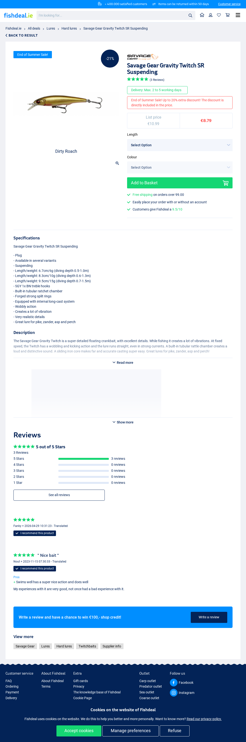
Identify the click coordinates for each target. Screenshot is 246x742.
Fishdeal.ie (13, 28)
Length (132, 134)
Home (202, 15)
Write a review (209, 617)
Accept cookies (78, 730)
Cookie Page (82, 698)
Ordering (12, 686)
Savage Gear (25, 646)
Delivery (11, 698)
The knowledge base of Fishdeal (97, 692)
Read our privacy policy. (204, 719)
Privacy (78, 686)
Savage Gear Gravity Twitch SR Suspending (115, 28)
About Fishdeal (52, 681)
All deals (34, 28)
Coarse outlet (149, 698)
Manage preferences (131, 730)
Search (190, 15)
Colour (132, 157)
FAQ (9, 681)
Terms (45, 686)
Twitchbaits (87, 646)
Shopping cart (227, 15)
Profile (211, 15)
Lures (51, 28)
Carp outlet (147, 681)
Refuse (174, 730)
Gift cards (80, 681)
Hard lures (69, 28)
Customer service (229, 4)
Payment (12, 692)
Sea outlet (146, 692)
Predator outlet (150, 686)
